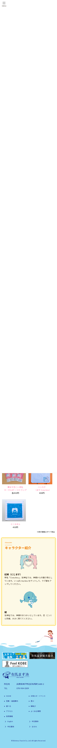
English (10, 722)
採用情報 (9, 716)
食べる (8, 706)
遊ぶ (32, 701)
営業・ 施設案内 (12, 701)
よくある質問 (36, 711)
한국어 (34, 727)
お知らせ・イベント (38, 696)
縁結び (33, 706)
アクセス (9, 711)
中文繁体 (10, 727)
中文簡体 (35, 722)
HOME (8, 696)
